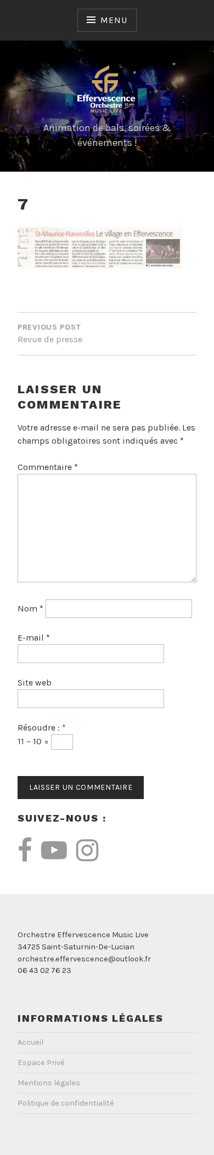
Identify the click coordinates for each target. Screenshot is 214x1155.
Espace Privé (41, 1062)
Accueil (30, 1042)
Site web (35, 682)
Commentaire (48, 467)
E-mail (34, 637)
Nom (30, 608)
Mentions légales (49, 1083)
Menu (113, 20)
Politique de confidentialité (66, 1103)
